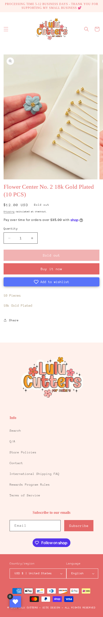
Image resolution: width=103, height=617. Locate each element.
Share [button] (14, 320)
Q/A (12, 441)
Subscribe (79, 526)
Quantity (11, 228)
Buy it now (51, 269)
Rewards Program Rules (30, 484)
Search (15, 430)
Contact (16, 463)
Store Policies (23, 452)
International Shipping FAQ (34, 474)
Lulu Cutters (28, 607)
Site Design (51, 607)
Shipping (9, 211)
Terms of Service (25, 495)
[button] (6, 29)
